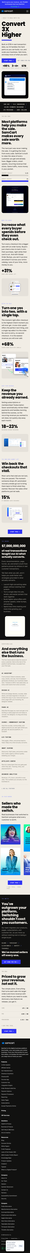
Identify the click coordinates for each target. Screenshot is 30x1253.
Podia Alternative (6, 1206)
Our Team (4, 1181)
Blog (2, 1140)
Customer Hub (5, 1082)
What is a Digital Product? (9, 1169)
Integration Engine (6, 1085)
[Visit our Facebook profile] (2, 1248)
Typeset (3, 1166)
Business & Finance (7, 1126)
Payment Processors (7, 1094)
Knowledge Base (6, 1158)
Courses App (5, 1079)
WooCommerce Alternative (9, 1209)
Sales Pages (5, 1100)
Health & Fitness (6, 1124)
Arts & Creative (5, 1132)
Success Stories (6, 1143)
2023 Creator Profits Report (9, 1155)
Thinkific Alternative (7, 1230)
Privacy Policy (4, 1238)
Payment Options (6, 1091)
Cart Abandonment (6, 1070)
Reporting (4, 1097)
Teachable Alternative (7, 1224)
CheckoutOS (5, 1076)
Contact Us (4, 1190)
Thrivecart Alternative (7, 1227)
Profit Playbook (5, 1149)
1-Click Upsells (5, 1065)
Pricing (3, 1110)
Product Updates (6, 1161)
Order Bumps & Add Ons (8, 1088)
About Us (4, 1178)
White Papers (5, 1146)
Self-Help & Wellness (7, 1129)
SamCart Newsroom (7, 1187)
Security (3, 1198)
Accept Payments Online (8, 1106)
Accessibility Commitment (9, 1195)
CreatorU (4, 1164)
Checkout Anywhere (7, 1073)
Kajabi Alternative (6, 1218)
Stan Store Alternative (8, 1221)
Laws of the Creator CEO (8, 1152)
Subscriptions (5, 1103)
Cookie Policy (14, 1238)
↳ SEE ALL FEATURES (8, 788)
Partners (3, 1192)
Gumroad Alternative (7, 1212)
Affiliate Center (5, 1067)
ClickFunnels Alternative (8, 1215)
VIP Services (5, 1115)
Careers (3, 1184)
